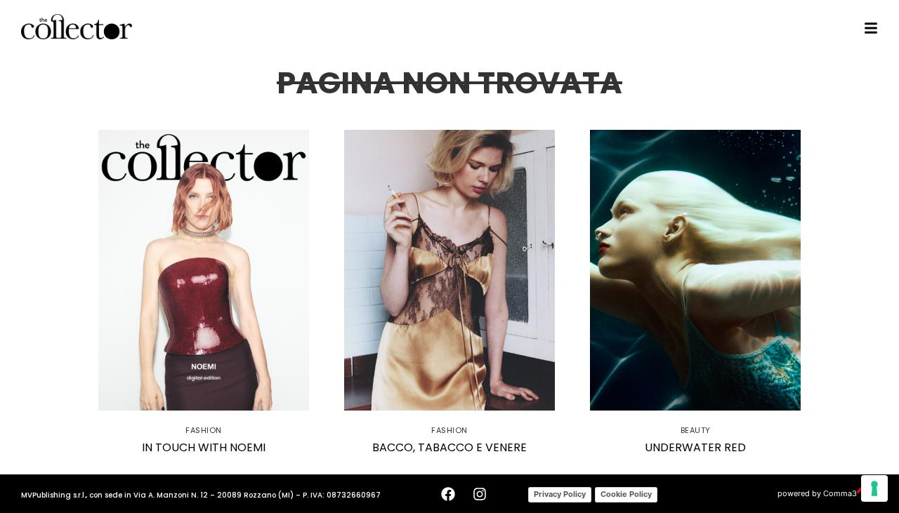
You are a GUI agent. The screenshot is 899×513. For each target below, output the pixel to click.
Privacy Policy (560, 494)
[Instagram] (480, 494)
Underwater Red (695, 447)
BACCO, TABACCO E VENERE (449, 447)
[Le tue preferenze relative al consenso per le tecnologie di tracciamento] (874, 488)
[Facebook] (448, 494)
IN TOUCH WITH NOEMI (203, 447)
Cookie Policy (626, 494)
